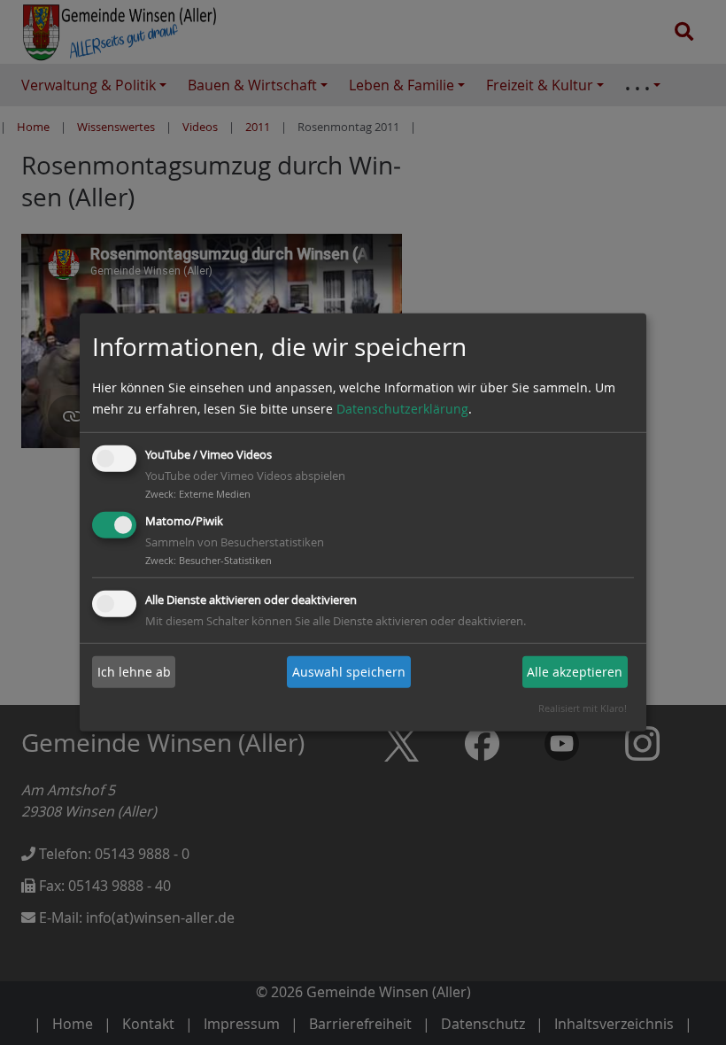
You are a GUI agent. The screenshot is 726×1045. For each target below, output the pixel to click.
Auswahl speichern (348, 671)
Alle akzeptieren (574, 671)
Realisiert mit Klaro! (582, 708)
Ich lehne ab (134, 671)
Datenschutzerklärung (402, 408)
